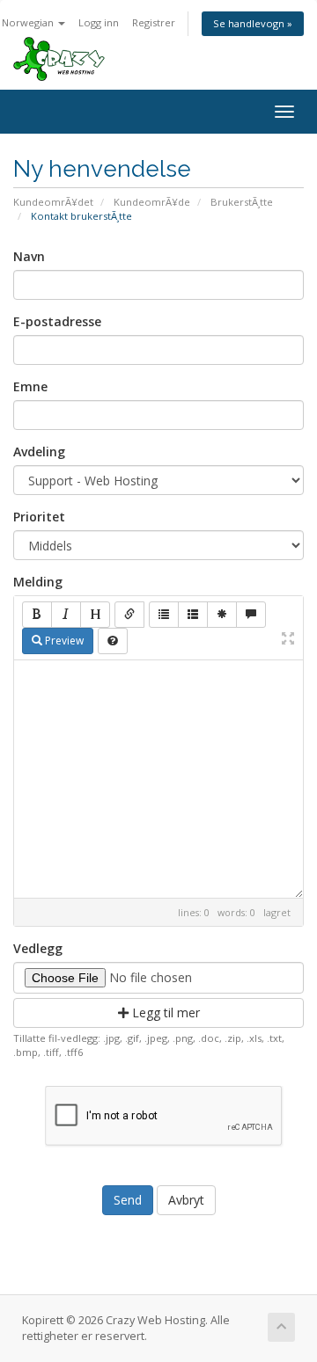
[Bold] (37, 614)
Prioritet (39, 516)
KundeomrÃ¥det (53, 201)
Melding (38, 581)
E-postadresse (57, 321)
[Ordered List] (193, 614)
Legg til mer (164, 1012)
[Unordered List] (164, 614)
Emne (30, 386)
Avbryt (186, 1199)
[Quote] (251, 614)
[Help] (113, 641)
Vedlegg (38, 948)
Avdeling (39, 451)
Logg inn (98, 22)
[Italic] (66, 614)
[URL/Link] (129, 614)
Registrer (153, 22)
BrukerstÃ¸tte (241, 201)
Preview (63, 640)
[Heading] (95, 614)
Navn (29, 256)
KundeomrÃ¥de (152, 201)
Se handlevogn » (252, 23)
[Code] (222, 614)
